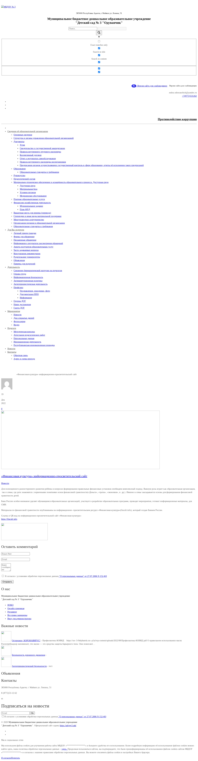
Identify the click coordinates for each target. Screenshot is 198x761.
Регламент (12, 612)
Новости (12, 374)
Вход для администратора (19, 619)
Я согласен (6, 758)
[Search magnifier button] (99, 32)
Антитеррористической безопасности (29, 666)
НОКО (10, 605)
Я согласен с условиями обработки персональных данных (56, 576)
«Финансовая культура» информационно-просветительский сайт (44, 476)
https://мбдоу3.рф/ (68, 725)
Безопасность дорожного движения (28, 655)
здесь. (65, 749)
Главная (5, 374)
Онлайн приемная (15, 608)
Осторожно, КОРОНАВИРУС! (26, 640)
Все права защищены (17, 615)
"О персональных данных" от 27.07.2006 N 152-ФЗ (83, 576)
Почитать (15, 758)
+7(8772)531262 (189, 96)
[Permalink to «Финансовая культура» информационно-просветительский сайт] (80, 468)
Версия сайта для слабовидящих (151, 86)
